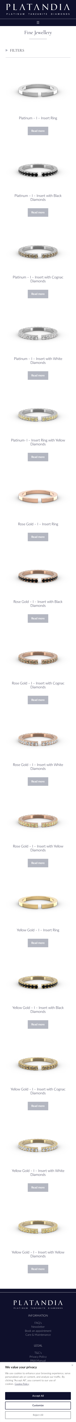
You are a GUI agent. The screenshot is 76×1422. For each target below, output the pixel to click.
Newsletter (38, 1326)
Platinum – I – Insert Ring (38, 118)
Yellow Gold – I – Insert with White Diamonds (38, 1173)
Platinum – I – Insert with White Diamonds (38, 361)
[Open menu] (38, 22)
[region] (38, 1392)
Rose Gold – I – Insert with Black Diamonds (38, 604)
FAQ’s (38, 1323)
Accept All (38, 1396)
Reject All (38, 1415)
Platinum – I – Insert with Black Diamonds (38, 197)
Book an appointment (38, 1330)
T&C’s (38, 1352)
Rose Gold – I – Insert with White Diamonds (38, 767)
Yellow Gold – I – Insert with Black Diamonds (38, 1010)
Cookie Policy (22, 1384)
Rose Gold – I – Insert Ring (38, 524)
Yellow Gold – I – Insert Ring (38, 930)
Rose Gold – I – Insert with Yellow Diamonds (38, 848)
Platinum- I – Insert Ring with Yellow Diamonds (38, 442)
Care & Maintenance (38, 1334)
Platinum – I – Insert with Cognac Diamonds (38, 279)
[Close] (72, 1365)
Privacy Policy (38, 1356)
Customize (38, 1405)
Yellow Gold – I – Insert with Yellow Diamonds (38, 1254)
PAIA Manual (38, 1360)
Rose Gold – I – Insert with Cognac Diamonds (38, 685)
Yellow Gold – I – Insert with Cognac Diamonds (38, 1091)
